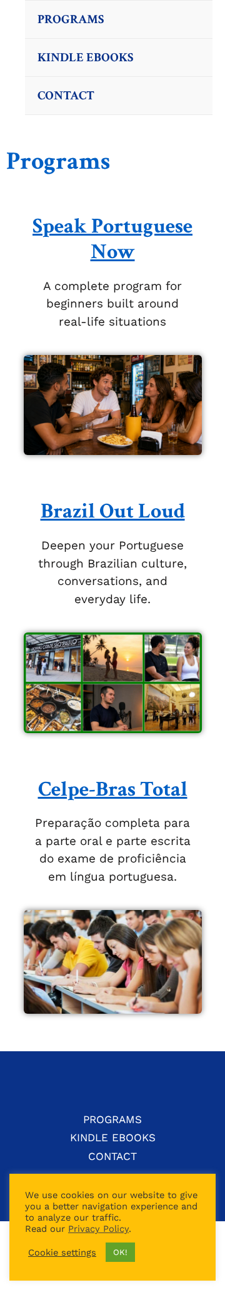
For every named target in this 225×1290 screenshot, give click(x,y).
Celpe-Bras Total (113, 789)
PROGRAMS (71, 19)
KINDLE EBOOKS (85, 57)
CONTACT (66, 96)
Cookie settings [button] (62, 1252)
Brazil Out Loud (113, 511)
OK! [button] (120, 1252)
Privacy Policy (98, 1228)
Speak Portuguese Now (112, 239)
